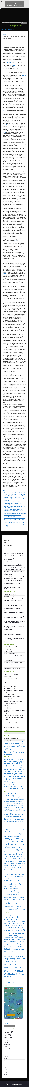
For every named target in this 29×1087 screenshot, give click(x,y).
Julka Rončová (13, 836)
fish (18, 807)
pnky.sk (14, 899)
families (12, 807)
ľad (11, 788)
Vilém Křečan (14, 865)
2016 (17, 974)
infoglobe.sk (9, 894)
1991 (5, 956)
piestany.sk (22, 897)
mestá (20, 767)
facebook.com (11, 888)
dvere (15, 240)
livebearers (11, 810)
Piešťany (11, 816)
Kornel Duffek (11, 841)
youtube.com (15, 909)
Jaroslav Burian (21, 923)
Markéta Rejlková (12, 847)
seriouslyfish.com (19, 901)
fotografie (5, 72)
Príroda (7, 1040)
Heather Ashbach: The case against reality (13, 509)
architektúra (16, 745)
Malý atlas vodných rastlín (9, 727)
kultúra (17, 765)
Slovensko (8, 1037)
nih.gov (21, 895)
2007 (8, 962)
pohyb (14, 255)
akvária (13, 743)
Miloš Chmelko (13, 937)
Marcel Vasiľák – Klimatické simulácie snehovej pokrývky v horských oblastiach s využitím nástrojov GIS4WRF (14, 573)
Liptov (6, 810)
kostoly (18, 763)
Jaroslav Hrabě (8, 925)
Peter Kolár (21, 943)
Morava (6, 769)
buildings (8, 801)
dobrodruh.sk (21, 882)
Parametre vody (7, 725)
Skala (14, 4)
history (23, 809)
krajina (9, 765)
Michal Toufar (20, 852)
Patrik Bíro (14, 941)
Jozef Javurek (17, 834)
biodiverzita (17, 748)
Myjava (7, 812)
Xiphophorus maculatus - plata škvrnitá (12, 655)
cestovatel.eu (7, 878)
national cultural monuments (15, 812)
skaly (10, 779)
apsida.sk (7, 876)
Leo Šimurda (6, 930)
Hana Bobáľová (18, 921)
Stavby (6, 1056)
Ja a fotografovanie (8, 686)
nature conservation (18, 814)
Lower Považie (18, 810)
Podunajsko (9, 771)
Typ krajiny (7, 1048)
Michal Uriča (6, 854)
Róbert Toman (7, 946)
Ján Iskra (13, 927)
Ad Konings (7, 827)
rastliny (8, 776)
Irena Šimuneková (17, 832)
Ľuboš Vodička (14, 869)
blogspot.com (14, 876)
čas (7, 124)
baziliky (23, 746)
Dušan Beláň (13, 917)
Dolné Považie (20, 761)
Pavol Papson (8, 943)
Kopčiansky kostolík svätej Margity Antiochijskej (14, 555)
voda (16, 784)
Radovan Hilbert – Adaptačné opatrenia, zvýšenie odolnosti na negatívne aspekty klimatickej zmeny (14, 587)
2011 (8, 968)
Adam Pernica (14, 915)
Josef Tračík (16, 925)
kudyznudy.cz (8, 895)
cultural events (13, 803)
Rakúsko (18, 774)
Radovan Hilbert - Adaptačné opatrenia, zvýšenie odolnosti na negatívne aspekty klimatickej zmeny (14, 600)
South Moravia (9, 821)
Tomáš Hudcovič (16, 863)
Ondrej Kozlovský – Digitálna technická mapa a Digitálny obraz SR (14, 559)
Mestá (6, 1058)
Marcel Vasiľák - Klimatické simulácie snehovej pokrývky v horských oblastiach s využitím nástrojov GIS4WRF (14, 628)
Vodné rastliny (7, 694)
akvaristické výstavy (18, 741)
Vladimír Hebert (16, 949)
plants (17, 816)
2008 (16, 962)
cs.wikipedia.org (11, 880)
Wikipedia (6, 526)
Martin (15, 767)
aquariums (7, 797)
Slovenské (6, 1069)
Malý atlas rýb (7, 676)
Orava (6, 816)
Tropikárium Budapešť (8, 646)
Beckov (6, 748)
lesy (21, 765)
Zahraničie (7, 1050)
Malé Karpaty (8, 767)
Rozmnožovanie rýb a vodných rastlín (12, 696)
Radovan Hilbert (7, 944)
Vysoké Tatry (8, 786)
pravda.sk (20, 899)
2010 (18, 965)
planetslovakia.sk (8, 899)
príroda (9, 773)
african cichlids (8, 793)
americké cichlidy (8, 745)
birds (15, 799)
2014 (18, 971)
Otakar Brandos (12, 858)
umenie (9, 62)
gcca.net (6, 892)
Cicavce (5, 708)
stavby (14, 782)
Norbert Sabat (11, 939)
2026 (9, 976)
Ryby (5, 1060)
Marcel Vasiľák (12, 930)
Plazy (5, 705)
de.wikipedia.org (8, 882)
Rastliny (5, 649)
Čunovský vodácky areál (9, 703)
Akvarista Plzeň (7, 658)
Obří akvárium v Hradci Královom (11, 662)
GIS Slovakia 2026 (7, 596)
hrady (11, 763)
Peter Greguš (15, 943)
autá (21, 745)
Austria (16, 797)
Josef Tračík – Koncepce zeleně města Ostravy (14, 553)
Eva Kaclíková (16, 919)
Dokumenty (5, 1074)
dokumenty (12, 761)
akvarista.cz (15, 874)
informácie (14, 65)
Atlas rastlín (6, 651)
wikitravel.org (21, 908)
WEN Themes (19, 1084)
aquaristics (17, 796)
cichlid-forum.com (16, 878)
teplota (4, 132)
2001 (12, 956)
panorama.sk (7, 897)
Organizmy (7, 1042)
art (12, 797)
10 (13, 982)
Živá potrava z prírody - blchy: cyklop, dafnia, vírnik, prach (13, 718)
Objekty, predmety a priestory (10, 1052)
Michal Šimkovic (12, 854)
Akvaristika (7, 1044)
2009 (8, 964)
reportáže (15, 776)
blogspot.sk (21, 876)
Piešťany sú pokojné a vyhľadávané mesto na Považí (14, 681)
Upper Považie (9, 822)
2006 (21, 959)
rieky (20, 776)
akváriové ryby (20, 743)
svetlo (9, 784)
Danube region (19, 805)
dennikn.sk (15, 882)
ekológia (24, 75)
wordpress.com (7, 909)
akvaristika (7, 743)
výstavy (14, 786)
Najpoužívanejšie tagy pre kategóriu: (11, 738)
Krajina (7, 1035)
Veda (4, 34)
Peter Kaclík (7, 860)
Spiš (10, 782)
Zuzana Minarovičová (12, 867)
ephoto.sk (13, 886)
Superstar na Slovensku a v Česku (11, 701)
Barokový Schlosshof (8, 561)
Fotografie (9, 1032)
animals (9, 796)
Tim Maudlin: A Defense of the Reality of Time (14, 497)
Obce (5, 1054)
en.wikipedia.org (12, 884)
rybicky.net (7, 901)
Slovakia (10, 819)
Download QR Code (9, 1026)
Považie (22, 816)
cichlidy (6, 761)
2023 (23, 974)
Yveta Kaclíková (13, 951)
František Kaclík (11, 921)
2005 (13, 959)
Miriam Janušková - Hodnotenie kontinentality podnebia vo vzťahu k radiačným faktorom (14, 616)
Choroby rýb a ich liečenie (9, 678)
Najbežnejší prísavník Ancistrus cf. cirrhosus (13, 690)
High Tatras (12, 809)
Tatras (18, 821)
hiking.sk (17, 892)
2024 (5, 976)
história (6, 763)
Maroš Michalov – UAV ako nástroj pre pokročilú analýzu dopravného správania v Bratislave (14, 565)
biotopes (9, 799)
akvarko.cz (22, 874)
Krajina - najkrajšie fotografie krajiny (11, 715)
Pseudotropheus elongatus (10, 653)
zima (18, 786)
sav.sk (12, 901)
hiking (18, 809)
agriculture (16, 793)
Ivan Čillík (9, 834)
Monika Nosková (16, 856)
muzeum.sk (16, 895)
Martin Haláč (14, 850)
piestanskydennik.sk (14, 897)
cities (6, 803)
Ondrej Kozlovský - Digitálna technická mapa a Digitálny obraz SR (14, 639)
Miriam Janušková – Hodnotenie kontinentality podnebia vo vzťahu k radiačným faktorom (14, 577)
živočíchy (17, 788)
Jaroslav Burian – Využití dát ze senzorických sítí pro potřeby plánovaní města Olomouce (14, 568)
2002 (15, 956)
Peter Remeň (13, 860)
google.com (11, 892)
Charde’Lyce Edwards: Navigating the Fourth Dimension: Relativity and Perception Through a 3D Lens (14, 524)
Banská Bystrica (8, 746)
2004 (7, 959)
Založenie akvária (7, 688)
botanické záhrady (16, 749)
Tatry (12, 784)
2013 (8, 971)
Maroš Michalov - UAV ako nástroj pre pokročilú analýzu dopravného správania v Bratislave (14, 634)
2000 (8, 956)
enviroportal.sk (7, 886)
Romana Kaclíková (14, 944)
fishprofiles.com (18, 891)
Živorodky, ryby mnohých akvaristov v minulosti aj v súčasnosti (14, 711)
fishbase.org (9, 891)
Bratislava (5, 273)
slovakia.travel (8, 906)
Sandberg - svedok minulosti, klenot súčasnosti (14, 664)
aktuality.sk (7, 874)
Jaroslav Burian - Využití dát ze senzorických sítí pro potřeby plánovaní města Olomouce (14, 622)
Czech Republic (10, 805)
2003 (21, 956)
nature (9, 814)
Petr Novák (18, 860)
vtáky (20, 784)
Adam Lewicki (7, 915)
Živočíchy (7, 1046)
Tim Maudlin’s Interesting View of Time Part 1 (14, 510)
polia (20, 771)
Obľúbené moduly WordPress (10, 668)
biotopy (8, 749)
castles (14, 801)
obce (11, 769)
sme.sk (17, 906)
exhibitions (7, 807)
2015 (8, 974)
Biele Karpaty (11, 748)
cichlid (19, 801)
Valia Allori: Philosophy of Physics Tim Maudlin (14, 518)
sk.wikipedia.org (13, 903)
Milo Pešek (7, 937)
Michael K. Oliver (13, 852)
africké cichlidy (8, 741)
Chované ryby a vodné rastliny (10, 674)
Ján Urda (17, 839)
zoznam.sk (22, 909)
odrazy (17, 769)
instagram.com (15, 894)
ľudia (4, 110)
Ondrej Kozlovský (18, 939)
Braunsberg (8, 754)
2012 (18, 968)
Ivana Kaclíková (13, 923)
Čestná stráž (6, 660)
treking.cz (6, 908)
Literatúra (5, 490)
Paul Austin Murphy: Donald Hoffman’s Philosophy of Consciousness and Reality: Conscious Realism (13, 503)
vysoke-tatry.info (13, 908)
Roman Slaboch (14, 861)
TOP (5, 1067)
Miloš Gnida (19, 937)
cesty (21, 759)
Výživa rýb (6, 698)
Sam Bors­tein (7, 863)
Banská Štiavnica (16, 746)
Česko (5, 1063)
